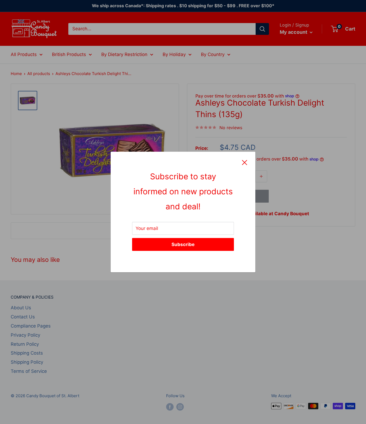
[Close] (244, 162)
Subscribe (183, 244)
